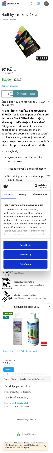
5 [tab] (19, 374)
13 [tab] (43, 374)
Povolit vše (25, 245)
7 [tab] (25, 374)
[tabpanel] (26, 342)
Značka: (8, 19)
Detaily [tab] (22, 194)
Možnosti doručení (9, 86)
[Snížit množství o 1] (11, 95)
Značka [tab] (23, 379)
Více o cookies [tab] (39, 194)
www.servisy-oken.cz (26, 419)
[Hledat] (31, 4)
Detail (8, 369)
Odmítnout (25, 264)
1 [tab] (7, 374)
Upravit (24, 254)
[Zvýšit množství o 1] (11, 92)
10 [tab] (34, 374)
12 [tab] (40, 374)
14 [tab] (46, 374)
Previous (5, 306)
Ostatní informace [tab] (36, 379)
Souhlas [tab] (8, 194)
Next (49, 306)
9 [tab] (31, 374)
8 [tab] (28, 374)
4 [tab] (16, 374)
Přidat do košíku (27, 93)
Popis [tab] (6, 379)
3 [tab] (13, 374)
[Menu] (46, 4)
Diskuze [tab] (14, 379)
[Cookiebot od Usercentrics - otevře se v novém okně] (35, 186)
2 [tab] (10, 374)
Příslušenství (21, 403)
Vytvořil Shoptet (29, 434)
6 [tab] (22, 374)
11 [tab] (37, 374)
